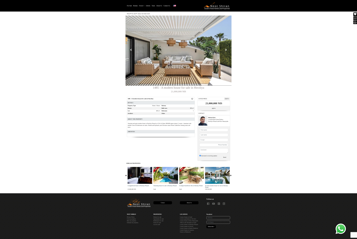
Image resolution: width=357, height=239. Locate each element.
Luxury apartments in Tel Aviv (188, 219)
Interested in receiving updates (209, 156)
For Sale (129, 6)
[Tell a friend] (355, 18)
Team (153, 6)
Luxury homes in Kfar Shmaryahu (189, 220)
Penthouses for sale (158, 220)
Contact (163, 202)
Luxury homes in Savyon (186, 226)
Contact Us (166, 6)
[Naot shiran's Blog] (139, 202)
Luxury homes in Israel (186, 217)
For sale (134, 13)
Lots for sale (156, 224)
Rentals (135, 6)
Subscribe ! (211, 226)
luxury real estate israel (144, 13)
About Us (159, 6)
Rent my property (131, 220)
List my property (131, 219)
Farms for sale (157, 222)
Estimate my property (132, 222)
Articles (148, 6)
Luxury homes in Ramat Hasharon (189, 228)
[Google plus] (219, 203)
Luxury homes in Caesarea (187, 230)
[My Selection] (355, 14)
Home (128, 13)
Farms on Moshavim (185, 232)
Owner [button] (141, 6)
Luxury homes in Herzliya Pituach (189, 224)
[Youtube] (214, 203)
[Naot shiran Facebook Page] (208, 203)
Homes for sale (157, 217)
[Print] (355, 22)
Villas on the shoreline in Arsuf (188, 222)
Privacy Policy (131, 217)
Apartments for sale (158, 219)
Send (224, 157)
